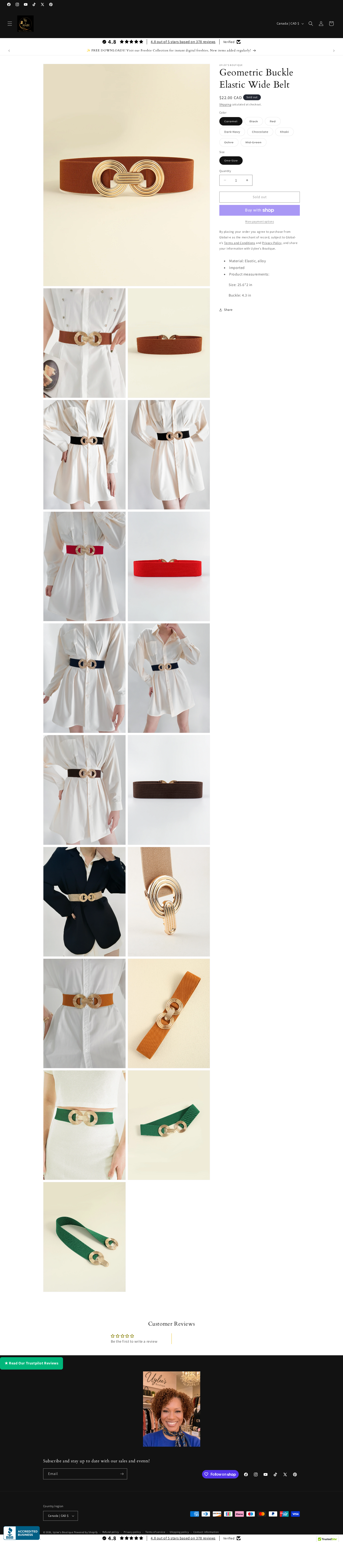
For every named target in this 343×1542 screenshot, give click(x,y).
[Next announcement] (334, 50)
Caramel (233, 122)
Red (275, 122)
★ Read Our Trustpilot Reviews (31, 1363)
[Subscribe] (122, 1473)
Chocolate (262, 132)
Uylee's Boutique (63, 1532)
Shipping (225, 104)
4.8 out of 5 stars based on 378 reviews (183, 41)
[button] (10, 23)
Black (256, 122)
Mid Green (255, 143)
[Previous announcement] (9, 50)
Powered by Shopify (86, 1532)
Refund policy (110, 1532)
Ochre (231, 143)
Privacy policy (132, 1532)
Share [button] (228, 310)
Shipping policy (179, 1532)
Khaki (287, 132)
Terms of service (155, 1532)
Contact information (206, 1532)
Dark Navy (234, 132)
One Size (233, 161)
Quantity (225, 171)
